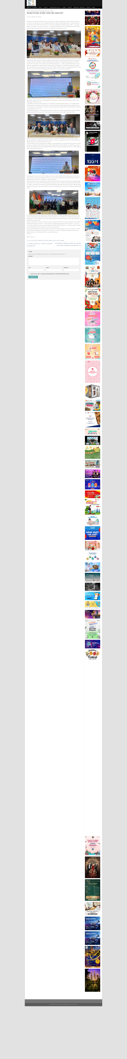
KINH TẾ (40, 7)
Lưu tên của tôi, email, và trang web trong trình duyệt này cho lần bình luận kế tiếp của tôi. (49, 273)
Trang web (66, 267)
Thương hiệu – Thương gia (79, 7)
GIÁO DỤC (46, 7)
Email (47, 267)
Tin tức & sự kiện (45, 240)
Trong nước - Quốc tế (52, 240)
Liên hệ (93, 7)
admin (40, 16)
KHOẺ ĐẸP (70, 7)
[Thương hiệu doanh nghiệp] (32, 3)
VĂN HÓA (88, 7)
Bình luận (30, 256)
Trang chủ (29, 7)
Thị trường (34, 7)
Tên (29, 267)
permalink (62, 240)
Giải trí (41, 240)
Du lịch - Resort (37, 240)
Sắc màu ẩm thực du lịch (54, 7)
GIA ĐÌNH (64, 7)
